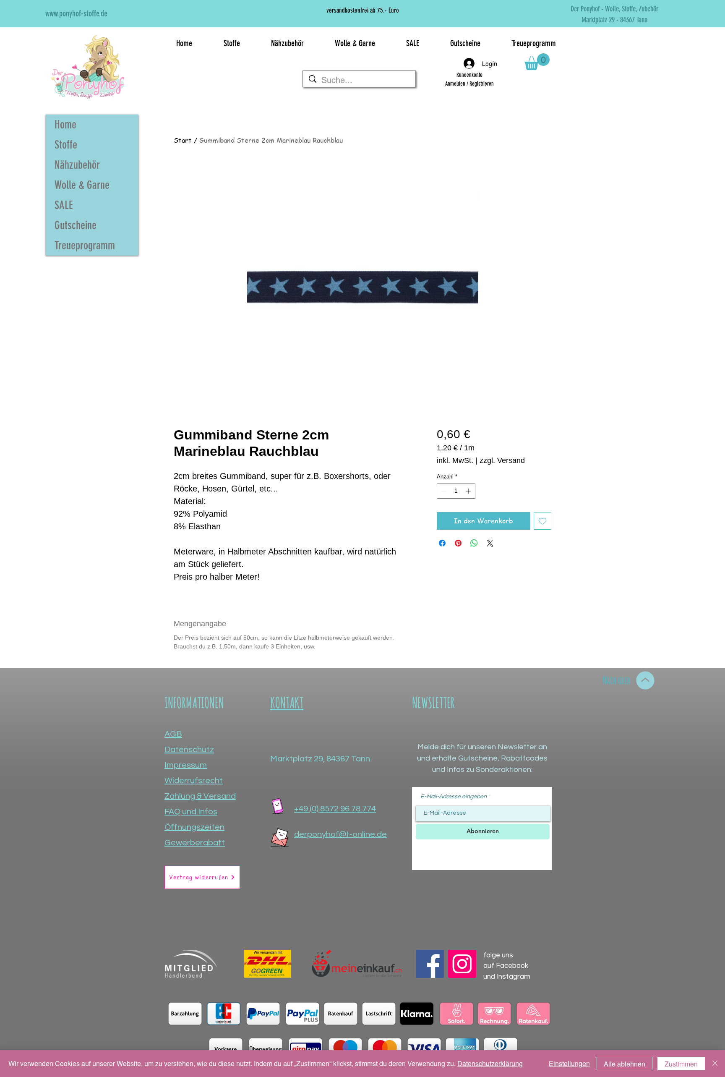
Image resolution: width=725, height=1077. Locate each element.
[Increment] (469, 491)
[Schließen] (715, 1063)
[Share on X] (490, 543)
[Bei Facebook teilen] (442, 543)
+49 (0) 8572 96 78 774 (335, 809)
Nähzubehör (77, 165)
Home (65, 124)
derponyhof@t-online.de (340, 834)
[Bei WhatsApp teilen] (474, 543)
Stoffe (66, 145)
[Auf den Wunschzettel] (542, 521)
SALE (64, 205)
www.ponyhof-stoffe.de (76, 13)
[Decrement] (443, 491)
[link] (537, 61)
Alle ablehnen (624, 1064)
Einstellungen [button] (569, 1063)
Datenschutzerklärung (490, 1063)
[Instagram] (462, 964)
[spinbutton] (456, 491)
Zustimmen (681, 1064)
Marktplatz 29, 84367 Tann (320, 759)
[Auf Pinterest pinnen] (458, 543)
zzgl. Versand (502, 460)
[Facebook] (430, 964)
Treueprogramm (85, 245)
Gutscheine (75, 225)
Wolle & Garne (82, 185)
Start (183, 140)
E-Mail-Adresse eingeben (453, 797)
